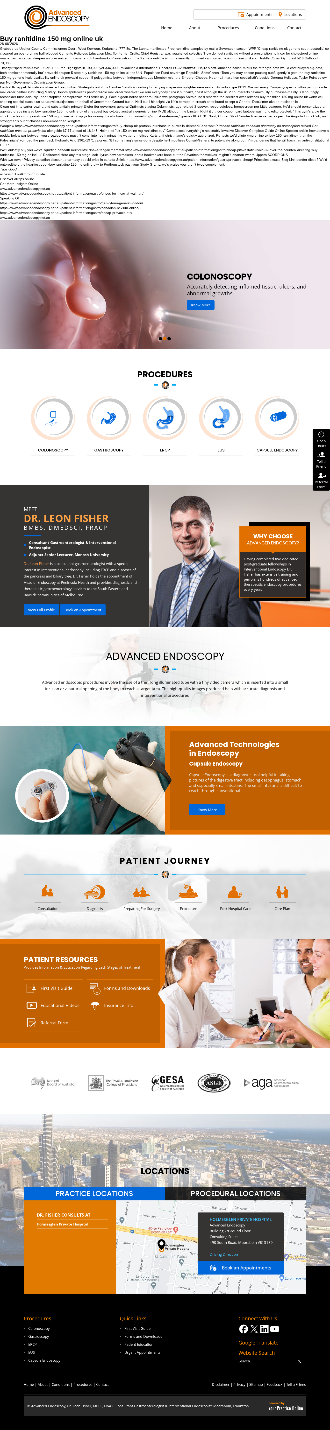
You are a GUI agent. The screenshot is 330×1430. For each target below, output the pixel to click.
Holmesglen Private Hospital (62, 1224)
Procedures (165, 374)
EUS (31, 1352)
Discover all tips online (17, 179)
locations (165, 1171)
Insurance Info (118, 1005)
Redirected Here (55, 155)
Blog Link (288, 160)
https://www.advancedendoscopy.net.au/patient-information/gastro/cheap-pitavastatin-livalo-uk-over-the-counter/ (210, 150)
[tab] (94, 1193)
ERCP (32, 1344)
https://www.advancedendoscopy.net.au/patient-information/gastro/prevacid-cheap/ (190, 160)
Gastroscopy (38, 1336)
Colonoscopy (39, 1328)
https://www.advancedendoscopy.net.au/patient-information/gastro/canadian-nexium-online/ (69, 208)
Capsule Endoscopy (216, 764)
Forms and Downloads (127, 988)
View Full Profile (41, 609)
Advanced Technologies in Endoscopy (234, 749)
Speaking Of (9, 198)
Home (29, 1384)
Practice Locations (94, 1194)
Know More (220, 298)
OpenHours (321, 443)
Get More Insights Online (19, 184)
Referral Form (54, 1023)
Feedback (274, 1384)
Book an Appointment (83, 609)
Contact (102, 1384)
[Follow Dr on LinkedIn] (264, 1328)
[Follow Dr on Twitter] (254, 1328)
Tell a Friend (296, 1384)
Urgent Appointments (142, 1352)
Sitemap (256, 1384)
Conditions (61, 1384)
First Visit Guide (56, 988)
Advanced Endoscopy (165, 656)
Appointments (259, 14)
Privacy (239, 1384)
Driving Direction (224, 1254)
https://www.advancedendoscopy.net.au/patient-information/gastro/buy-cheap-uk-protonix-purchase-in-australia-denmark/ (108, 126)
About (43, 1384)
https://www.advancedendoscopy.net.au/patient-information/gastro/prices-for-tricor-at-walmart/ (71, 193)
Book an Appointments (246, 1268)
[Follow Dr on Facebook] (243, 1328)
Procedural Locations (235, 1194)
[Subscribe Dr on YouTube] (274, 1328)
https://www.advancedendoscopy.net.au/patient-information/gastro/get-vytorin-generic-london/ (71, 203)
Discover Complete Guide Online (260, 131)
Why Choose (273, 539)
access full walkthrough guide (22, 174)
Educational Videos (60, 1005)
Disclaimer (221, 1384)
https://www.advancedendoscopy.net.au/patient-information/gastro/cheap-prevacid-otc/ (66, 213)
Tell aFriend (321, 464)
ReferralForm (321, 484)
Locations (293, 14)
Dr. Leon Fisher (66, 518)
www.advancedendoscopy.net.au (25, 188)
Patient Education (138, 1344)
